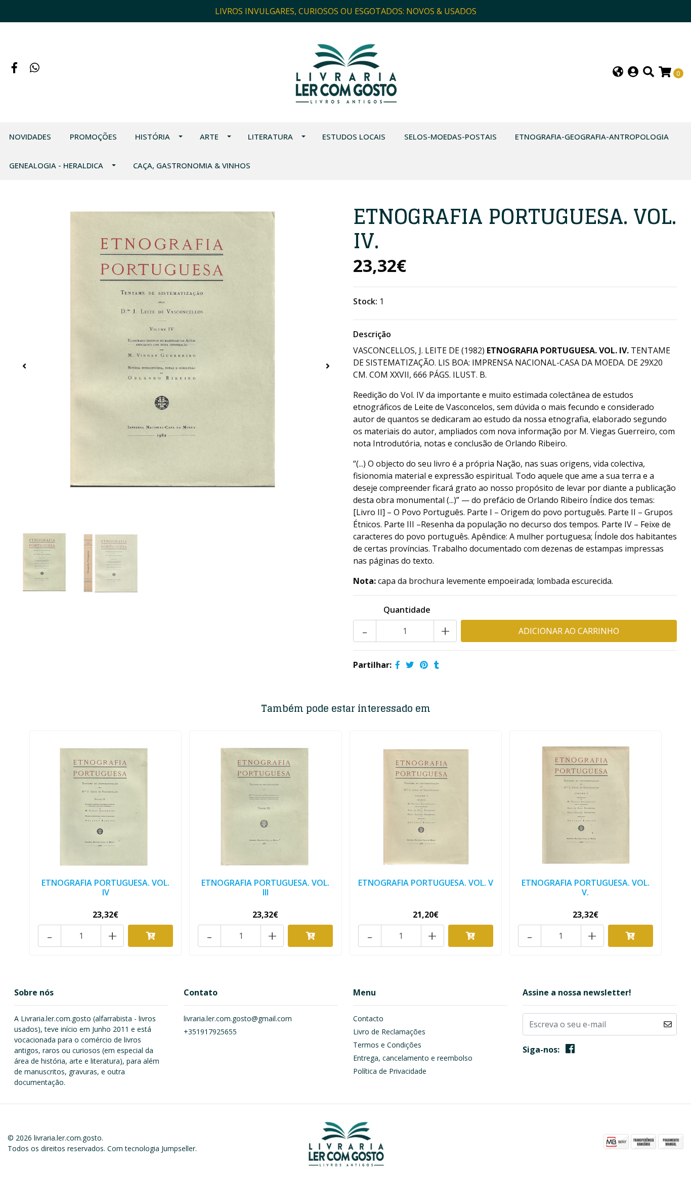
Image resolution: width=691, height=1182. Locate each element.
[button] (618, 72)
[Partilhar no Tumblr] (436, 664)
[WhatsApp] (35, 68)
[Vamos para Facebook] (15, 68)
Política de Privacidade (389, 1071)
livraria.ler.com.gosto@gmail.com (238, 1018)
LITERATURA (270, 136)
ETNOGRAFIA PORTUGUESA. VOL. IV (105, 887)
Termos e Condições (387, 1045)
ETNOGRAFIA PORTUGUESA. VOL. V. (586, 887)
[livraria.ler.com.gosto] (345, 71)
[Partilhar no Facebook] (398, 664)
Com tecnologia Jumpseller (151, 1148)
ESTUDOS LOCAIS (353, 136)
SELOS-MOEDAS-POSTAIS (450, 136)
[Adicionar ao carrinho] (150, 936)
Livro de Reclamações (389, 1031)
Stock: (365, 301)
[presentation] (24, 366)
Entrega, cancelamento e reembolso (412, 1058)
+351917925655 (210, 1031)
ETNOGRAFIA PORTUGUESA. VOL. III (265, 887)
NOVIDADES (30, 136)
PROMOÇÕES (93, 136)
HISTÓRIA (152, 136)
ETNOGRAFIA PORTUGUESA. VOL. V (425, 882)
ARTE (209, 136)
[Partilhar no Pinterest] (424, 664)
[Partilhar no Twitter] (410, 664)
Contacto (368, 1018)
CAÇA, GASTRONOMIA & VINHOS (191, 165)
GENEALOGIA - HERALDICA (56, 165)
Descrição (372, 334)
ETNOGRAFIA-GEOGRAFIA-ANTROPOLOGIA (592, 136)
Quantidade (406, 609)
